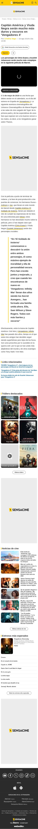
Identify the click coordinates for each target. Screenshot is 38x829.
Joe (11, 205)
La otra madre (5, 679)
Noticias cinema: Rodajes (28, 19)
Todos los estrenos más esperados (19, 693)
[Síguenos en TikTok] (27, 775)
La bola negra (5, 675)
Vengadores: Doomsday (21, 639)
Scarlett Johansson (15, 228)
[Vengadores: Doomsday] (7, 646)
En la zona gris (6, 672)
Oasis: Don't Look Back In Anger (11, 668)
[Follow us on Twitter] (16, 775)
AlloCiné (7, 799)
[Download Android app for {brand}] (22, 788)
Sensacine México (17, 804)
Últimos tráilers (19, 472)
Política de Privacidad (11, 813)
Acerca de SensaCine (8, 811)
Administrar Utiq (23, 813)
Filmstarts (25, 799)
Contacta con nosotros (21, 811)
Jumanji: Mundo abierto (8, 686)
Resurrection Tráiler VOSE (28, 417)
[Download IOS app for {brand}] (16, 788)
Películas (9, 19)
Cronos (3, 657)
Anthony (4, 205)
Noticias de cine (17, 19)
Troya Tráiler (9, 442)
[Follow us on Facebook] (10, 775)
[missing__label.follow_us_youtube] (5, 775)
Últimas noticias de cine (19, 629)
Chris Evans (20, 226)
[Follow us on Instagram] (21, 775)
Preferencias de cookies (19, 815)
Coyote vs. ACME (6, 664)
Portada (4, 19)
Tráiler (16, 645)
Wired (22, 217)
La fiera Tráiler (28, 466)
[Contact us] (33, 775)
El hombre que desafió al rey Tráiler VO (10, 466)
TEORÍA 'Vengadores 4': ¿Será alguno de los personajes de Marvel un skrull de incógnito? (17, 366)
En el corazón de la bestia (9, 661)
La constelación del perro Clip (10, 417)
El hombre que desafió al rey (10, 683)
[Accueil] (17, 2)
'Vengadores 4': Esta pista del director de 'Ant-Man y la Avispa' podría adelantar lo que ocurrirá (19, 371)
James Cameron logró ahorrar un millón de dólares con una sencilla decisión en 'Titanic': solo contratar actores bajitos (29, 582)
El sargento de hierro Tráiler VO (28, 442)
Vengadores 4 (25, 101)
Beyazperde (8, 801)
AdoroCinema (26, 801)
